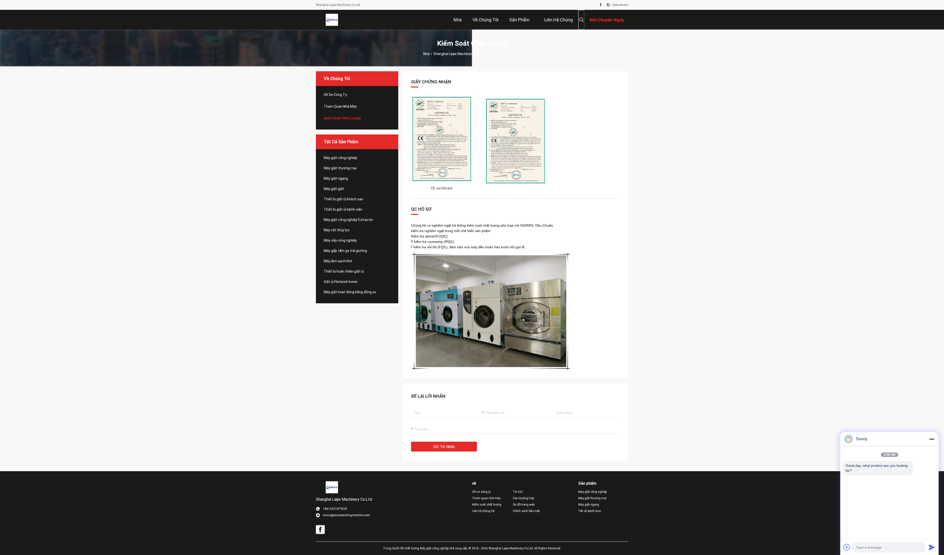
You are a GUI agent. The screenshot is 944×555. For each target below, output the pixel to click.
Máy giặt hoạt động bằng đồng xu (350, 292)
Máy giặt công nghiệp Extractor (348, 220)
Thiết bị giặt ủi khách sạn (343, 199)
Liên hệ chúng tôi (483, 511)
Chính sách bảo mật (526, 511)
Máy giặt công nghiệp (340, 158)
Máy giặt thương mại (340, 168)
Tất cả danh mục (589, 511)
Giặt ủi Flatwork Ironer (341, 282)
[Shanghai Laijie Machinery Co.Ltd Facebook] (600, 5)
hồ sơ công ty (335, 95)
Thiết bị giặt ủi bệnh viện (343, 209)
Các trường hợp (523, 498)
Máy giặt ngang (336, 178)
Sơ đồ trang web (523, 504)
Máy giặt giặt (334, 189)
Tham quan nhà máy (340, 106)
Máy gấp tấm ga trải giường (345, 251)
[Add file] (846, 547)
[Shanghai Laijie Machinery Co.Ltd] (332, 20)
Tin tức (518, 492)
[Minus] (932, 439)
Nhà (426, 54)
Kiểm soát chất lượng (342, 118)
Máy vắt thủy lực (337, 230)
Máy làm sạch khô (338, 261)
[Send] (932, 547)
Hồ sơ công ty (481, 492)
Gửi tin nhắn (444, 446)
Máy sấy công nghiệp (340, 240)
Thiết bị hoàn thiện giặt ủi (344, 271)
